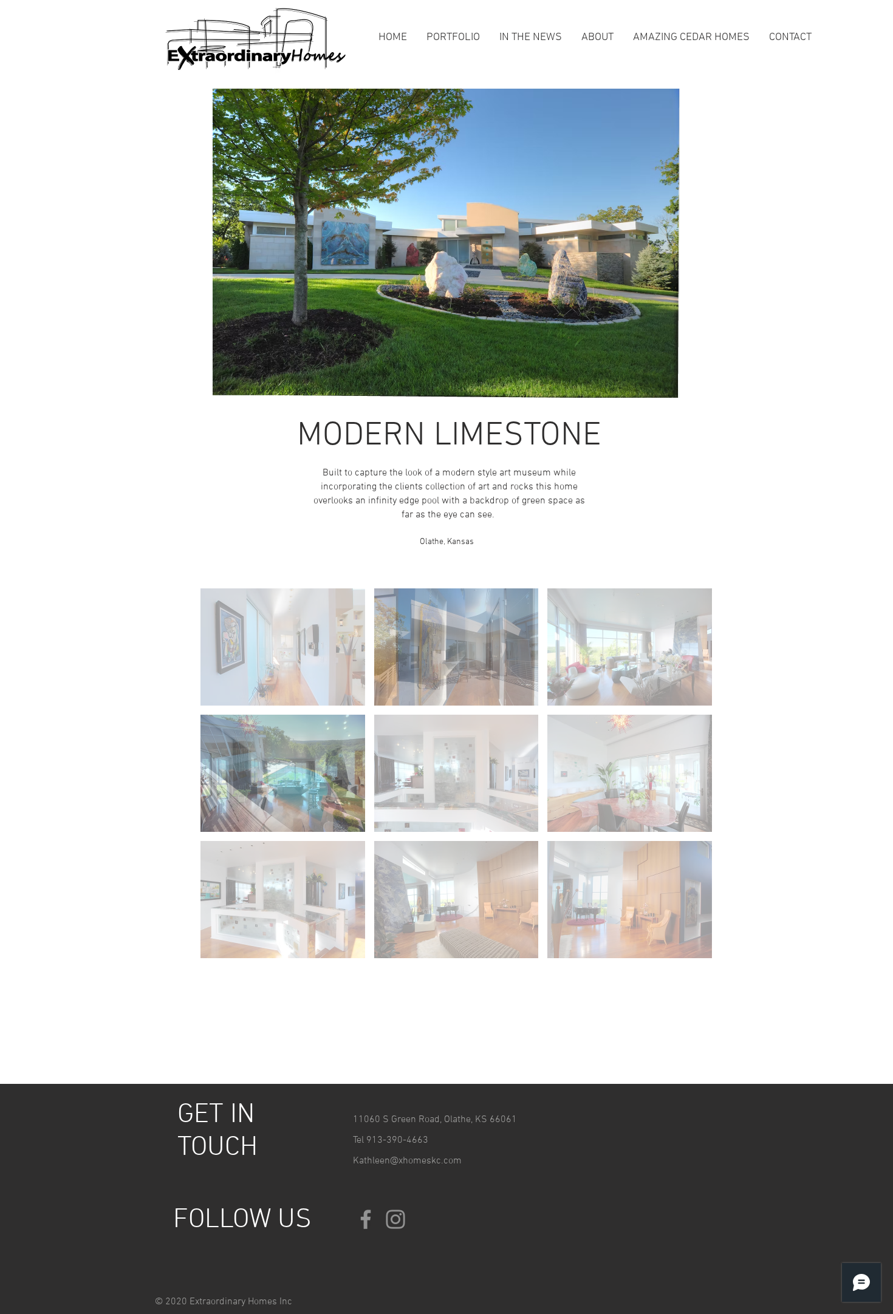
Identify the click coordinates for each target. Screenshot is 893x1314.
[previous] (223, 780)
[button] (282, 647)
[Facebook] (365, 1219)
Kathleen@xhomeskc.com (407, 1161)
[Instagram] (395, 1219)
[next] (690, 780)
